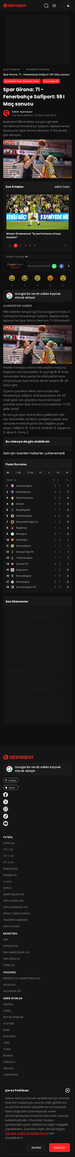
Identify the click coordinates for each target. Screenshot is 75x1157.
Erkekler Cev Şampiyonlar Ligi (21, 978)
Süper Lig (9, 843)
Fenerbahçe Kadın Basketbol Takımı (22, 81)
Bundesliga (10, 868)
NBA (5, 939)
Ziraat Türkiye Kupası (16, 913)
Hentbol (8, 1004)
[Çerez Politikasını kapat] (67, 1090)
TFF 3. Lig (8, 862)
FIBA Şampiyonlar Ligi (16, 952)
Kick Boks (9, 1036)
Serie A (7, 888)
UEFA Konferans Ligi (15, 907)
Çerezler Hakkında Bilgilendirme (26, 1133)
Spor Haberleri (11, 69)
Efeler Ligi (9, 984)
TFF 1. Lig (8, 849)
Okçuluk (8, 1068)
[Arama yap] (46, 5)
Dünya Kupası (11, 926)
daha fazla (62, 187)
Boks (6, 1030)
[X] (68, 266)
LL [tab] (49, 472)
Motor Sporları (13, 1017)
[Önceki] (9, 245)
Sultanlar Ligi (12, 991)
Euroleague (10, 946)
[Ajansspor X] (5, 801)
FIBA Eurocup (11, 958)
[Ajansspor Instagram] (5, 809)
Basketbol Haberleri (38, 69)
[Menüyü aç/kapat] (54, 5)
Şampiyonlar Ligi (13, 894)
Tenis (6, 1042)
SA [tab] (58, 472)
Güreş (7, 1010)
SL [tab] (8, 472)
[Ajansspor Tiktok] (5, 816)
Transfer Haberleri (15, 920)
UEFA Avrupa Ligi (13, 900)
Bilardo (8, 1055)
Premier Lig (10, 875)
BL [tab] (67, 472)
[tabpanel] (37, 534)
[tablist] (37, 472)
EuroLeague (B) (51, 81)
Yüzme (7, 1049)
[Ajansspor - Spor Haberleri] (14, 5)
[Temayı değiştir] (66, 5)
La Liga (7, 881)
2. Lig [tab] (30, 472)
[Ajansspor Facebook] (5, 794)
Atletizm (8, 1023)
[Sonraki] (65, 245)
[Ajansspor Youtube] (5, 823)
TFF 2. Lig (8, 856)
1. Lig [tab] (18, 472)
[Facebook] (61, 266)
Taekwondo (10, 1074)
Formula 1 (9, 1062)
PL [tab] (40, 472)
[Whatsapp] (54, 266)
